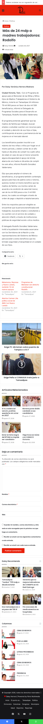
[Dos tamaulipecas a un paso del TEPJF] (11, 599)
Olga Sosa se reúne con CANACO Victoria (30, 437)
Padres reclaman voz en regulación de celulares (24, 2)
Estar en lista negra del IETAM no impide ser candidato (10, 437)
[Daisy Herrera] (21, 10)
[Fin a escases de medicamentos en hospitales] (32, 599)
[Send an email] (14, 46)
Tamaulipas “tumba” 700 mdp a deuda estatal (10, 582)
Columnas (16, 704)
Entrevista (7, 704)
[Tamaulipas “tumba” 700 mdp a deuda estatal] (11, 572)
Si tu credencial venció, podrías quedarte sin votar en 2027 (10, 412)
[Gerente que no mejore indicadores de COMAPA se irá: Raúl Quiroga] (32, 572)
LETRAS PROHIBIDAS (25, 652)
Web (3, 515)
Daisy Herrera (8, 46)
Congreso (25, 704)
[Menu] (3, 11)
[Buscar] (40, 11)
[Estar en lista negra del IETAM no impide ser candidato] (11, 427)
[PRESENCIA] (8, 676)
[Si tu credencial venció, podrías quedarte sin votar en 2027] (11, 401)
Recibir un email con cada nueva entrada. (20, 545)
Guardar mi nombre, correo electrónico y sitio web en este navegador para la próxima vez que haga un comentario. (20, 528)
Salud (13, 708)
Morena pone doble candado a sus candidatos (31, 410)
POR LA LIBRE (22, 641)
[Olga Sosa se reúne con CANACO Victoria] (31, 427)
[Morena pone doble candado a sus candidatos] (31, 401)
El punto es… (16, 700)
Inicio (6, 21)
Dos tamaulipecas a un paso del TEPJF (11, 608)
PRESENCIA (21, 673)
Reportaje (28, 708)
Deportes (19, 708)
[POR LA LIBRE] (8, 644)
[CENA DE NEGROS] (8, 633)
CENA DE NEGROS (24, 630)
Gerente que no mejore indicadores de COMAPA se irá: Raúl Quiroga (31, 583)
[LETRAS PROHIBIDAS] (8, 655)
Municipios (35, 704)
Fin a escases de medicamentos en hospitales (31, 609)
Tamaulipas (26, 700)
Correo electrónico (10, 504)
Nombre (5, 494)
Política (12, 21)
